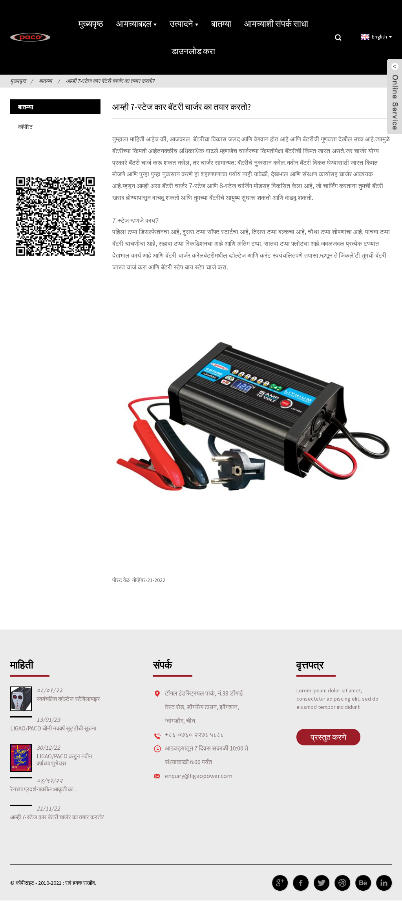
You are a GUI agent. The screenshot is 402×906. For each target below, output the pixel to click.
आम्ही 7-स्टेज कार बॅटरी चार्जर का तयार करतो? (110, 80)
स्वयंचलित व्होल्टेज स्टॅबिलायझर (68, 699)
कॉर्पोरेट (25, 126)
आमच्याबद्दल (134, 23)
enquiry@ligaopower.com (198, 776)
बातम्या (221, 23)
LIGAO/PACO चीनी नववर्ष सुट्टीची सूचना (53, 728)
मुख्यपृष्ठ (91, 23)
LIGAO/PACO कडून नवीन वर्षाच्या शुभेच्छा (64, 759)
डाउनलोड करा (193, 51)
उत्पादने (181, 23)
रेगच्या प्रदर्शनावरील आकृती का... (43, 789)
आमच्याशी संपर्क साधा (276, 23)
